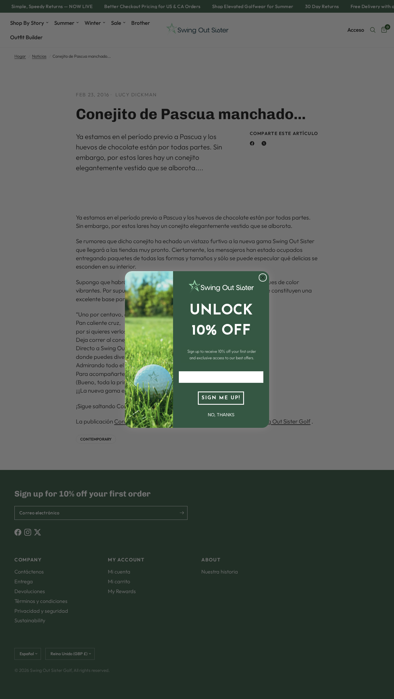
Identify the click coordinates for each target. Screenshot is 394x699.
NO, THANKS (221, 414)
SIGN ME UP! (221, 398)
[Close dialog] (262, 277)
